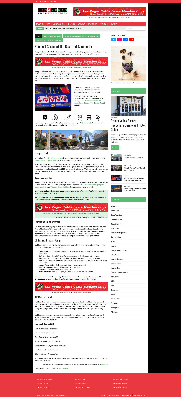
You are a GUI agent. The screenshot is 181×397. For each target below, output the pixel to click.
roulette (43, 187)
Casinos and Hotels (59, 24)
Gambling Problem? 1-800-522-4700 (110, 395)
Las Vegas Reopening (117, 259)
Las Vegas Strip (115, 268)
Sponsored (114, 294)
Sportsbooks (92, 24)
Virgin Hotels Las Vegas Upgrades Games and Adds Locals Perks (134, 179)
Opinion (113, 281)
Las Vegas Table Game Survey (119, 272)
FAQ (98, 120)
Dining (80, 120)
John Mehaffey (64, 368)
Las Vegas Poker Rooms (120, 379)
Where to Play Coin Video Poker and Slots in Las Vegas (134, 169)
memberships (66, 123)
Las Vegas (114, 246)
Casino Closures (115, 206)
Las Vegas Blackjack (43, 387)
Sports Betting (115, 299)
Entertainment (68, 120)
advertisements (86, 123)
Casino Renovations (116, 219)
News (48, 24)
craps (94, 185)
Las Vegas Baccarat (43, 383)
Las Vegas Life (115, 255)
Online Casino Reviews (120, 383)
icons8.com (105, 364)
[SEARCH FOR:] (135, 29)
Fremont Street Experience (118, 233)
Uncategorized (115, 307)
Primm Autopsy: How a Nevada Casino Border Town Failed (135, 190)
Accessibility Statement (139, 395)
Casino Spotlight (115, 224)
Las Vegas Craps (80, 379)
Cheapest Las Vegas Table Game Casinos (133, 158)
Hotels (113, 241)
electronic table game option (46, 160)
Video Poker (114, 312)
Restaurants (114, 290)
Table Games (81, 24)
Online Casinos (115, 277)
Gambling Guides (116, 237)
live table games (54, 158)
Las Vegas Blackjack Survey (119, 250)
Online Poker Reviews (120, 387)
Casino (45, 120)
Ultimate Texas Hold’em (59, 187)
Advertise (53, 1)
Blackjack (71, 24)
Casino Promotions (116, 215)
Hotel (89, 120)
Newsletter (40, 24)
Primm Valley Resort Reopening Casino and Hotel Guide (128, 125)
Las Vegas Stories (116, 263)
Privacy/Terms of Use (126, 395)
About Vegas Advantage (42, 1)
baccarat (88, 185)
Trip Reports (114, 303)
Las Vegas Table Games (44, 379)
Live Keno (114, 24)
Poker (112, 285)
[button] (42, 140)
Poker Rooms (104, 24)
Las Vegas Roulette (81, 383)
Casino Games (115, 211)
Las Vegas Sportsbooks (82, 387)
